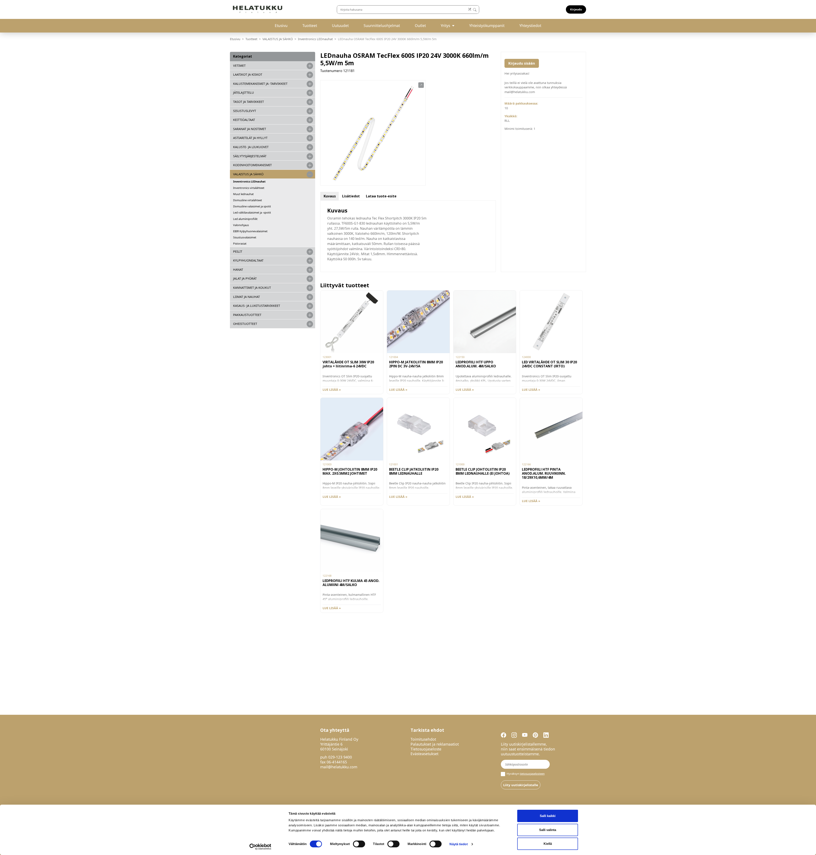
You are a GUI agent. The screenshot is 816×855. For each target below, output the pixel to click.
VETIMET (239, 66)
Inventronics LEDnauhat (315, 39)
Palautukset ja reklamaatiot (435, 744)
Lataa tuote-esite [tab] (381, 196)
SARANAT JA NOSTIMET (249, 129)
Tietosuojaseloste (426, 749)
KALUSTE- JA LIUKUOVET (251, 147)
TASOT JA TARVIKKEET (248, 102)
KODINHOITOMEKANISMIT (252, 165)
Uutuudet (340, 25)
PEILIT (237, 251)
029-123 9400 (340, 757)
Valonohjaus (241, 225)
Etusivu (281, 25)
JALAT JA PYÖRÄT (245, 278)
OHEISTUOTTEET (245, 324)
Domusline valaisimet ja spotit (252, 206)
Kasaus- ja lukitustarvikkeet (256, 306)
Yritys (445, 25)
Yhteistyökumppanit (486, 25)
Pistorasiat (239, 243)
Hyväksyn (525, 774)
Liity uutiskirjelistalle (520, 785)
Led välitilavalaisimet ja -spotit (252, 212)
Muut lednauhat (243, 194)
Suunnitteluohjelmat (382, 25)
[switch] (359, 844)
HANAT (238, 270)
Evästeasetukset (424, 753)
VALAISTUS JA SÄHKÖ (277, 39)
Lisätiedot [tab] (351, 196)
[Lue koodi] (470, 9)
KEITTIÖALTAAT (244, 120)
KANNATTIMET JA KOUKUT (252, 288)
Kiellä (548, 843)
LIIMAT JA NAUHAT (246, 297)
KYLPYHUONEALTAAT (248, 260)
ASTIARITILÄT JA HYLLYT (250, 138)
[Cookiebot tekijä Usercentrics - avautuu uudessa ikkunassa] (260, 847)
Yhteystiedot (530, 25)
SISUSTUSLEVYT (244, 111)
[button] (421, 85)
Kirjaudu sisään (521, 63)
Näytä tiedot (458, 844)
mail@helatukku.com (338, 766)
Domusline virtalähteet (247, 200)
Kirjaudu (576, 9)
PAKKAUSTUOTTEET (247, 315)
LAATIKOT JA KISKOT (247, 74)
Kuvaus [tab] (330, 196)
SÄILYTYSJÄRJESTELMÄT (249, 156)
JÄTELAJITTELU (243, 93)
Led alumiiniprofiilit (245, 219)
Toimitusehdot (423, 739)
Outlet (420, 25)
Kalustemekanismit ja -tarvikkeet (260, 84)
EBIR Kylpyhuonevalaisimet (250, 231)
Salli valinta (547, 830)
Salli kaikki (547, 816)
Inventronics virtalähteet (248, 188)
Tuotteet (309, 25)
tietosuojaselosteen (532, 774)
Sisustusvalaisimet (244, 237)
